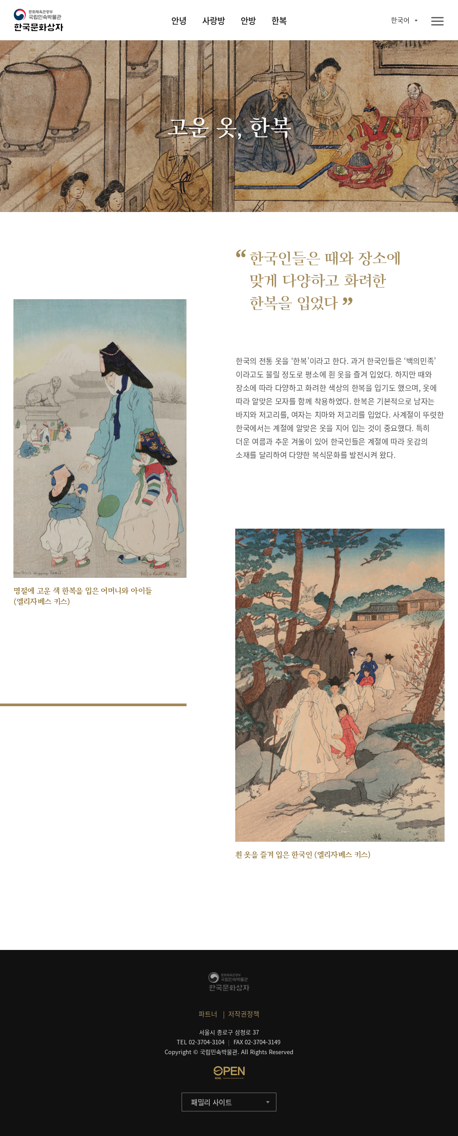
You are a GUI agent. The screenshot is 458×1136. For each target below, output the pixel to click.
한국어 (400, 20)
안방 (248, 20)
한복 (279, 20)
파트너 (208, 1014)
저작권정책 (243, 1014)
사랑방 (213, 20)
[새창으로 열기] (229, 1072)
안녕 (179, 20)
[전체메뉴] (437, 21)
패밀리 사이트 (211, 1102)
